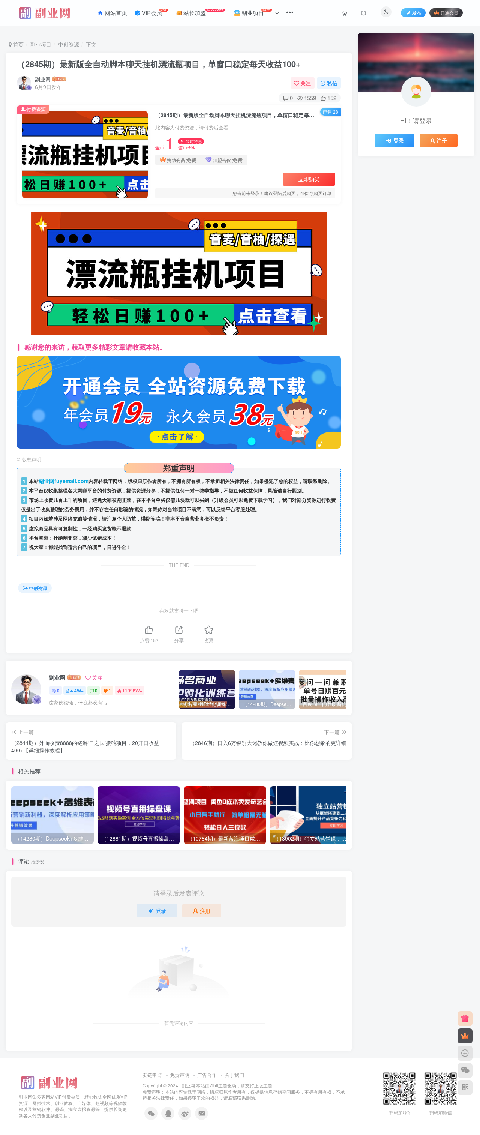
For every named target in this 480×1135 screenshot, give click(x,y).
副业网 (43, 79)
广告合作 (207, 1074)
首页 (18, 44)
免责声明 (179, 1074)
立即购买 (309, 179)
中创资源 (68, 44)
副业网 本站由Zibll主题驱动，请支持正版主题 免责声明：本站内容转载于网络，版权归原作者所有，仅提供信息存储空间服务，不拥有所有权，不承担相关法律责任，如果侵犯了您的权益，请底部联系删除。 (243, 1091)
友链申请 (152, 1074)
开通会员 (449, 12)
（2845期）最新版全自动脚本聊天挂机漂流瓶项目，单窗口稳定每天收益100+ (159, 64)
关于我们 (234, 1074)
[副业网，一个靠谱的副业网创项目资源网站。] (49, 1081)
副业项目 (40, 44)
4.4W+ (77, 690)
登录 (161, 910)
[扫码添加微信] (465, 1070)
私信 (332, 83)
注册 (205, 910)
